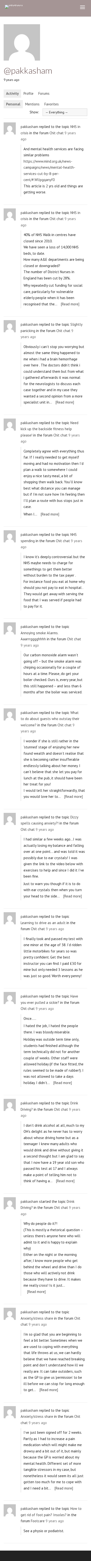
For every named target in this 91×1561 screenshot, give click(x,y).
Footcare (38, 1521)
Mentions (32, 104)
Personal (13, 104)
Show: (34, 112)
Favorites (51, 104)
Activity (12, 93)
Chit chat (57, 133)
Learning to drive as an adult (43, 922)
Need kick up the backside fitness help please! (49, 428)
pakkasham (29, 126)
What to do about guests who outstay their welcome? (50, 718)
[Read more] (70, 304)
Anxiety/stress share (37, 1318)
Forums (44, 93)
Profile (28, 93)
